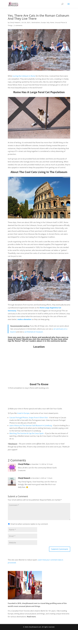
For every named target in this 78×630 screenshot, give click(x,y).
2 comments (18, 25)
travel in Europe (23, 413)
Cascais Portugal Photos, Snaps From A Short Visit (28, 417)
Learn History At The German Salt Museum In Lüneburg (30, 425)
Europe (43, 22)
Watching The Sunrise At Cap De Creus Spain (26, 433)
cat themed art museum (33, 332)
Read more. (31, 616)
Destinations (36, 22)
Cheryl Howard (15, 22)
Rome (52, 22)
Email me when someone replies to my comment (29, 524)
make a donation (24, 319)
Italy (48, 22)
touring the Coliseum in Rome (23, 76)
